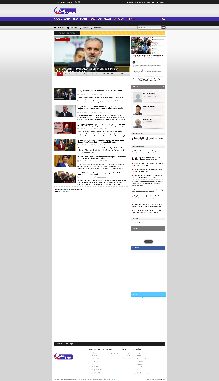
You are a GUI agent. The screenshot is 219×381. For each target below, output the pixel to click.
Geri (64, 191)
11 (96, 74)
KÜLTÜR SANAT (142, 359)
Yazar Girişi (150, 2)
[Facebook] (75, 2)
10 (92, 74)
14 (108, 74)
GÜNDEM (67, 19)
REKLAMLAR (113, 353)
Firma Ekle (85, 28)
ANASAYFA (58, 19)
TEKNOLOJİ (131, 19)
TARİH (139, 370)
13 (104, 74)
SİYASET (93, 19)
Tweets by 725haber (138, 298)
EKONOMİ (83, 19)
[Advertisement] (124, 14)
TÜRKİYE (140, 364)
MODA (139, 372)
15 (112, 74)
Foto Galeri (73, 28)
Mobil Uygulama (140, 2)
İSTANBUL (140, 361)
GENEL (139, 353)
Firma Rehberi (97, 28)
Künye (113, 379)
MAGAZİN (107, 19)
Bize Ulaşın (160, 2)
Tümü (122, 74)
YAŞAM (127, 356)
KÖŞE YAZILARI (119, 19)
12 (100, 74)
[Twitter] (79, 2)
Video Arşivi (61, 28)
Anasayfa (130, 2)
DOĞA (139, 356)
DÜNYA (75, 19)
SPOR (100, 19)
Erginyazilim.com (160, 379)
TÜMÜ (163, 19)
